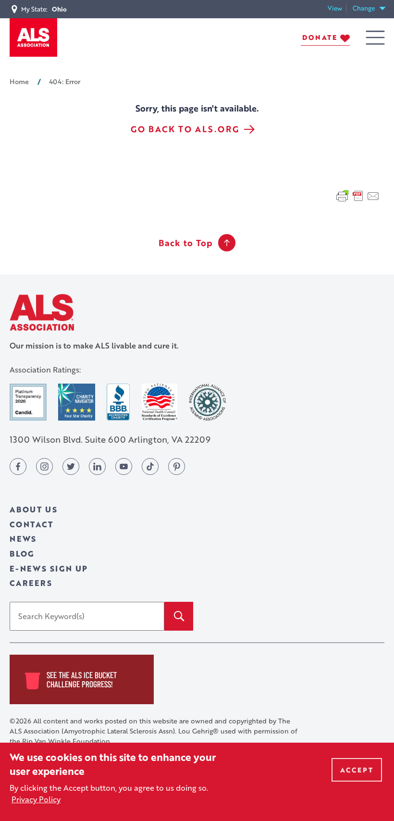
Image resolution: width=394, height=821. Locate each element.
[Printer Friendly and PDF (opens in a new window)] (358, 194)
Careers (31, 582)
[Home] (33, 37)
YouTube (123, 466)
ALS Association (42, 312)
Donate (319, 37)
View (337, 8)
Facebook (18, 466)
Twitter (70, 466)
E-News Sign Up (49, 568)
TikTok (150, 466)
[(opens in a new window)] (28, 402)
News (23, 538)
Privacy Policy (36, 799)
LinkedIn (97, 466)
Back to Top (185, 242)
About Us (33, 509)
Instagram (44, 466)
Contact (31, 524)
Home (19, 81)
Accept (356, 770)
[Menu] (375, 38)
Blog (22, 553)
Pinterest (176, 466)
